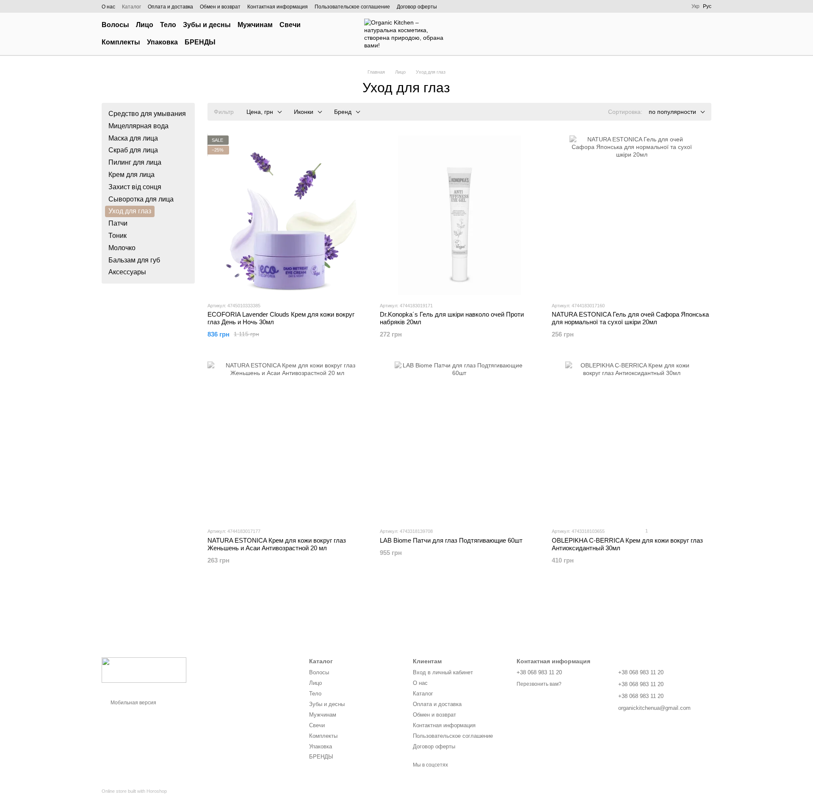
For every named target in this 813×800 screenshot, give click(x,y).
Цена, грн (259, 111)
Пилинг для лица (134, 162)
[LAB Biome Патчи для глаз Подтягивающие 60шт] (459, 441)
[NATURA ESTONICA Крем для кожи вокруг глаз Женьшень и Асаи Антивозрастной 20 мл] (287, 441)
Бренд (342, 111)
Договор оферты (417, 7)
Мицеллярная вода (138, 126)
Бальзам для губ (134, 259)
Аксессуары (127, 272)
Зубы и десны (207, 24)
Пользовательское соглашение (352, 7)
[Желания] (660, 34)
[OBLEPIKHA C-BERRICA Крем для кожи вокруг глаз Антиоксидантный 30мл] (631, 441)
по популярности (672, 111)
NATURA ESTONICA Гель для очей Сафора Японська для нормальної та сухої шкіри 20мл (630, 318)
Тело (168, 24)
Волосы (115, 24)
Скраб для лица (133, 150)
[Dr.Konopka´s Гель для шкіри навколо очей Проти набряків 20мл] (459, 215)
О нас (108, 7)
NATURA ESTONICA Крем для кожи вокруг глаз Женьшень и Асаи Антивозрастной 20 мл (276, 544)
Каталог (131, 7)
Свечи (290, 24)
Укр (695, 6)
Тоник (117, 235)
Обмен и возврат (220, 7)
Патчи (117, 223)
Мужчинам (255, 24)
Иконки (303, 111)
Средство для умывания (147, 113)
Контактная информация (277, 7)
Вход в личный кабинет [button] (443, 672)
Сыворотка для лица (141, 198)
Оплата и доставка (170, 7)
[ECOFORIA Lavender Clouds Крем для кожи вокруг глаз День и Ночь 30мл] (287, 215)
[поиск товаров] (340, 34)
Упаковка (162, 42)
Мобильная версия (132, 703)
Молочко (122, 247)
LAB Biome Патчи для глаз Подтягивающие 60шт (451, 540)
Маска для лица (133, 137)
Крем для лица (131, 174)
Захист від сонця (134, 186)
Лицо (144, 24)
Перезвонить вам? (539, 684)
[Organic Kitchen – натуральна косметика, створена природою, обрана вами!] (144, 670)
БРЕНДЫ (200, 42)
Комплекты (121, 42)
